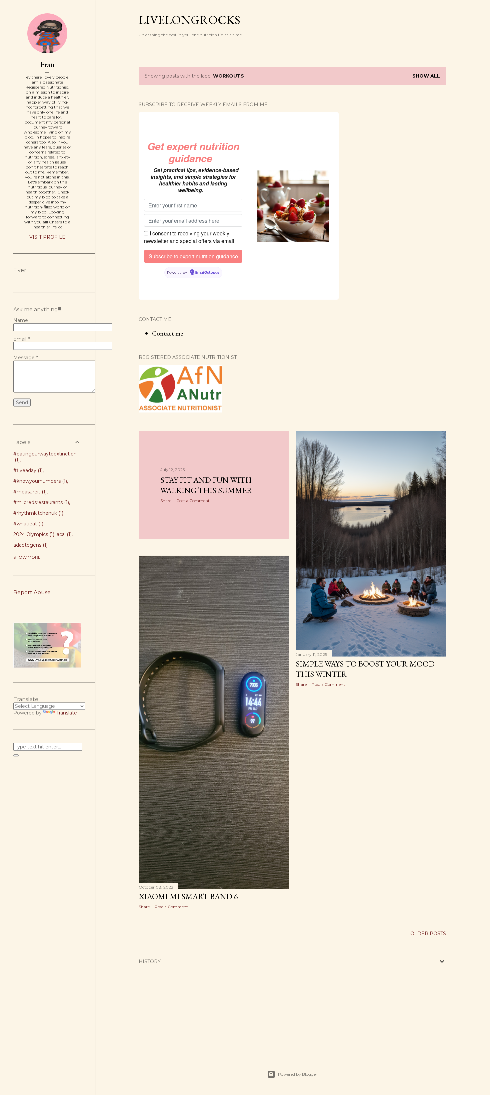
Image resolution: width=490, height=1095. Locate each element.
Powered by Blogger (297, 1074)
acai (64, 534)
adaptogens (29, 545)
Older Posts (428, 934)
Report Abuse (32, 592)
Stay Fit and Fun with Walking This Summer (206, 485)
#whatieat (27, 524)
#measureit (29, 492)
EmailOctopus (207, 272)
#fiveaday (27, 470)
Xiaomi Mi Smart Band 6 (188, 896)
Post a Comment (193, 500)
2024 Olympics (33, 534)
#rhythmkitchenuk (37, 513)
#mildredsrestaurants (40, 502)
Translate (66, 713)
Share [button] (165, 500)
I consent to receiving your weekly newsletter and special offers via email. (190, 237)
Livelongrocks (189, 20)
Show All (426, 76)
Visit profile (47, 237)
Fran (47, 64)
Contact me (167, 333)
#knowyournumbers (39, 481)
